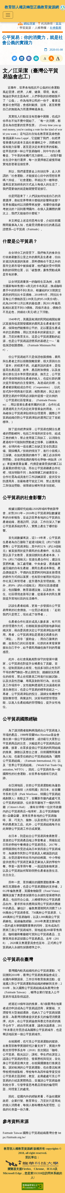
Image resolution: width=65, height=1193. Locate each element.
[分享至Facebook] (29, 58)
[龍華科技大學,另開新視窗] (32, 1162)
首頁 (58, 23)
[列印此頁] (36, 58)
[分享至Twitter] (14, 58)
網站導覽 (29, 23)
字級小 (44, 58)
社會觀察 (55, 27)
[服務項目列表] (8, 15)
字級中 (51, 58)
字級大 (57, 58)
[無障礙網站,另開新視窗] (32, 1184)
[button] (44, 58)
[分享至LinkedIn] (21, 58)
